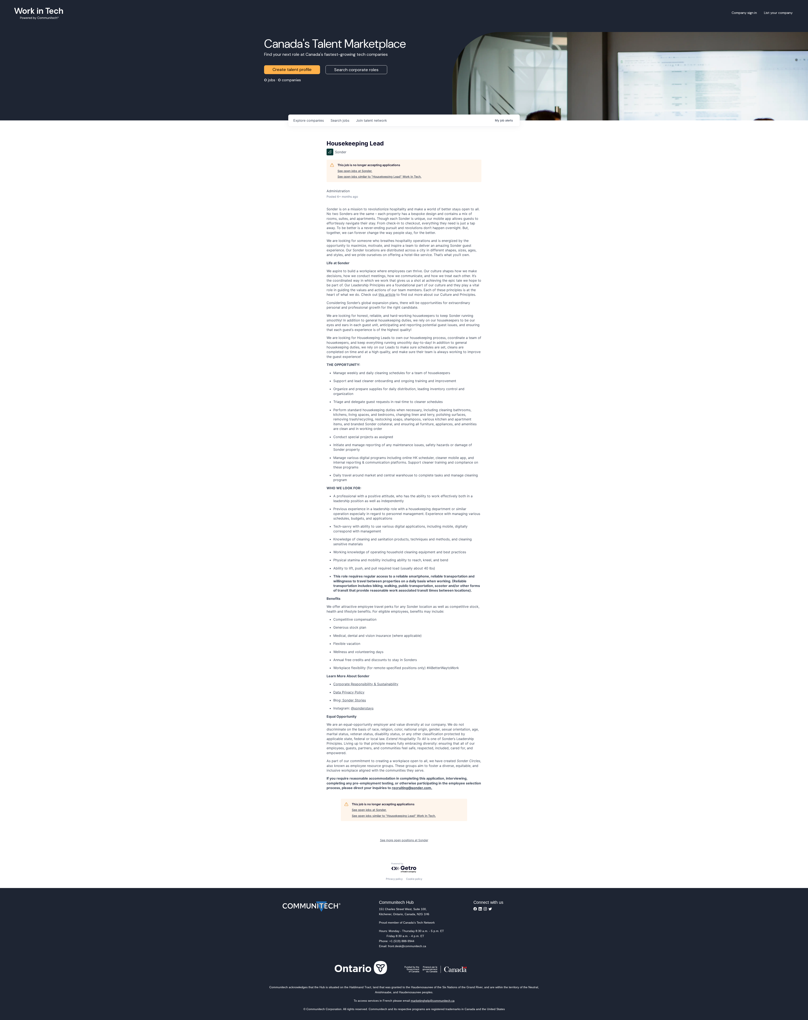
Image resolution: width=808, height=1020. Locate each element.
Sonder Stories (353, 700)
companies (308, 120)
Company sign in (744, 13)
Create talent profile (292, 69)
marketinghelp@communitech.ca (432, 1000)
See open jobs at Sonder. (355, 171)
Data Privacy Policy (348, 692)
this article (387, 294)
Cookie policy (414, 878)
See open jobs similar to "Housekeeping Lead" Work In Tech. (379, 176)
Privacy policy (394, 878)
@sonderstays (362, 708)
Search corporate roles (356, 69)
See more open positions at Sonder (404, 840)
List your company (778, 13)
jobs (340, 120)
